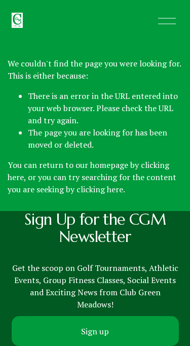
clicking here (100, 189)
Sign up (95, 331)
